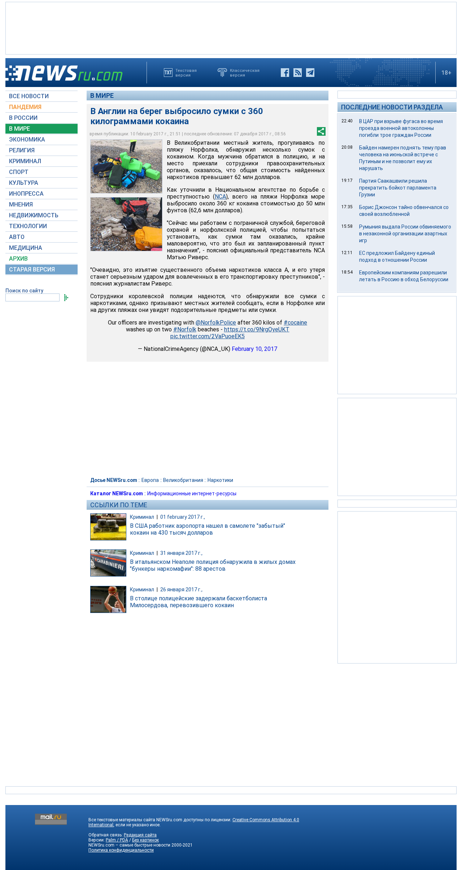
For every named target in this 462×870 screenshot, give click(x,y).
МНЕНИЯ (21, 204)
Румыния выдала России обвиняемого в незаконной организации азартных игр (405, 233)
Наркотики (220, 480)
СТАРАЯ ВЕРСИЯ (32, 269)
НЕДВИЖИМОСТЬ (33, 215)
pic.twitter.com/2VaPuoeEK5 (207, 336)
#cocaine (295, 322)
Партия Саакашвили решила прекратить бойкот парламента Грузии (397, 187)
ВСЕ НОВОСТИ (29, 96)
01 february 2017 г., (182, 517)
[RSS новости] (297, 72)
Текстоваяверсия (186, 72)
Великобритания (183, 480)
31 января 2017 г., (181, 553)
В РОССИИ (23, 117)
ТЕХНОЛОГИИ (28, 226)
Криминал (142, 517)
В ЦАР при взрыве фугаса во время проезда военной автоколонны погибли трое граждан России (401, 128)
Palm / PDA (117, 840)
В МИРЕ (19, 128)
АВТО (17, 237)
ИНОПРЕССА (26, 193)
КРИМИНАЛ (25, 161)
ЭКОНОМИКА (27, 139)
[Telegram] (310, 72)
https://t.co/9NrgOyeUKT (256, 329)
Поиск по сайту (24, 290)
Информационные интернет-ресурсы (191, 493)
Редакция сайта (140, 835)
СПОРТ (19, 172)
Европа (150, 480)
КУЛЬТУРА (23, 182)
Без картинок (145, 840)
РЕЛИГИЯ (22, 150)
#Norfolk (184, 329)
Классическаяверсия (245, 72)
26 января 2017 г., (181, 589)
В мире (102, 95)
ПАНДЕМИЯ (25, 107)
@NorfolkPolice (216, 322)
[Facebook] (285, 72)
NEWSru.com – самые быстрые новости (129, 845)
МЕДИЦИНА (25, 247)
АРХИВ (18, 258)
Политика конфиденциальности (121, 850)
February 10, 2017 (254, 348)
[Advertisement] (231, 27)
